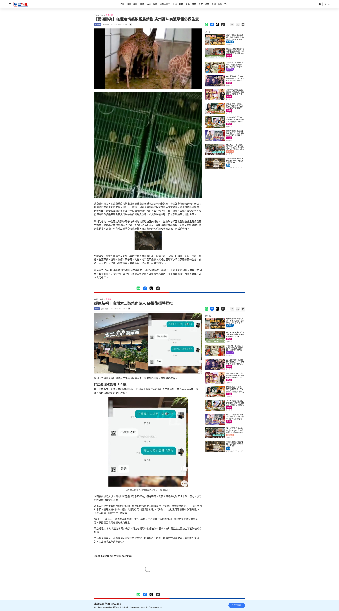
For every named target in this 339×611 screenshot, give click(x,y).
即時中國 (109, 15)
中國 (102, 15)
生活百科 (230, 69)
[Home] (21, 4)
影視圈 (229, 55)
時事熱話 (230, 42)
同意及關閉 (236, 605)
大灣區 (108, 299)
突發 (228, 165)
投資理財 (230, 151)
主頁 (96, 15)
